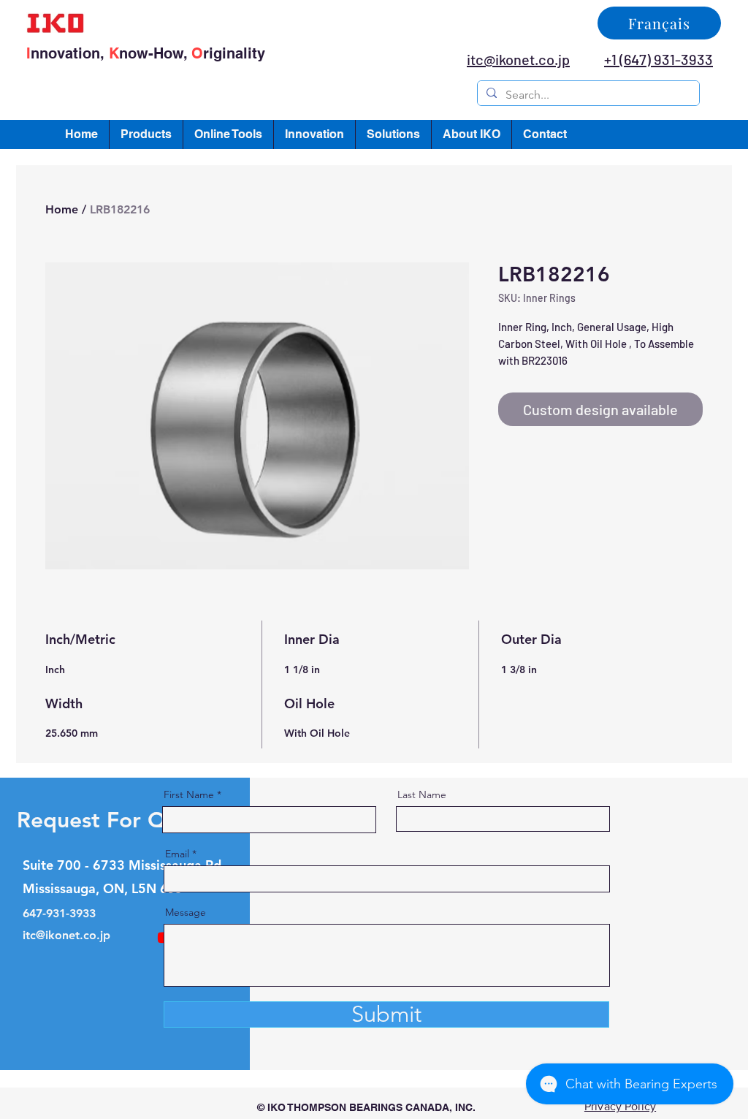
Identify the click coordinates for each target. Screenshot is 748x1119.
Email (177, 854)
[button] (146, 134)
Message (185, 912)
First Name (189, 794)
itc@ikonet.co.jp (66, 935)
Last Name (421, 794)
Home (61, 209)
